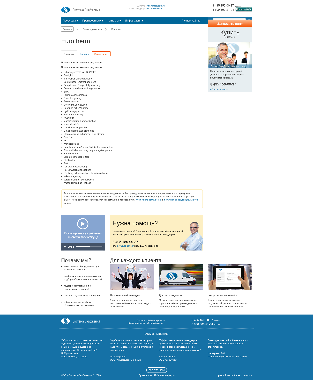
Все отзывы (157, 370)
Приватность (145, 375)
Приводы (116, 29)
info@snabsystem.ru (156, 5)
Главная (67, 29)
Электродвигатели (92, 29)
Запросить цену (230, 23)
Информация (134, 20)
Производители (93, 20)
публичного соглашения (149, 199)
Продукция (70, 20)
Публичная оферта (164, 375)
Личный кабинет (191, 20)
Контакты (114, 20)
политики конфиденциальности (181, 199)
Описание (69, 54)
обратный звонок (155, 8)
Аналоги (84, 54)
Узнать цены (100, 53)
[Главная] (80, 9)
